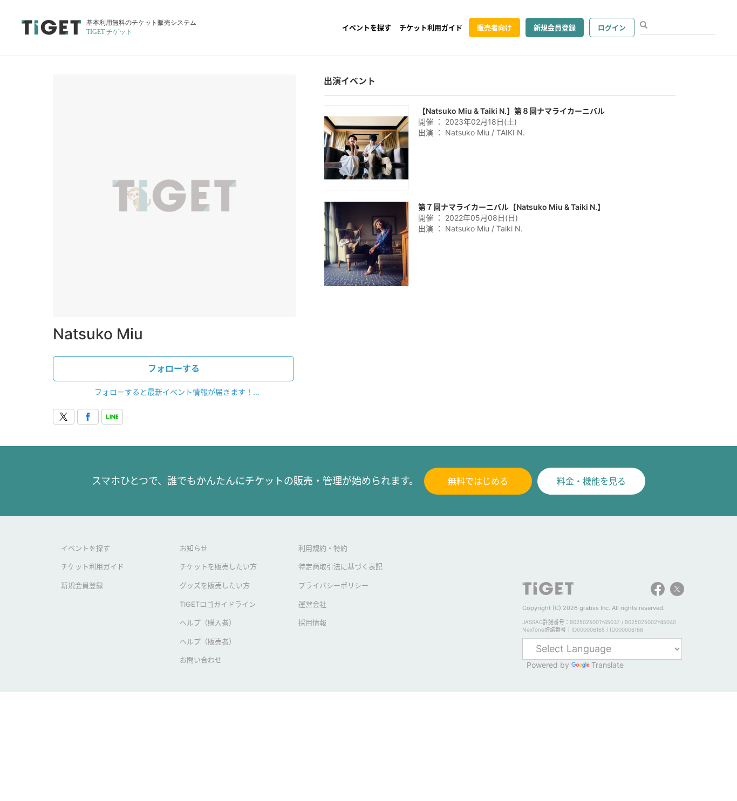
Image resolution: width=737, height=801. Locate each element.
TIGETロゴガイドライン (218, 604)
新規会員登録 (555, 27)
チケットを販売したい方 (218, 566)
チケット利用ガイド (430, 27)
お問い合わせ (201, 659)
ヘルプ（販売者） (208, 641)
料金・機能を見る (591, 481)
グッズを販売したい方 (215, 585)
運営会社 (312, 604)
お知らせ (194, 548)
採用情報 (312, 622)
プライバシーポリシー (333, 585)
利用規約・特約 (322, 548)
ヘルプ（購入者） (208, 622)
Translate (607, 664)
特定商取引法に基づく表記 (340, 566)
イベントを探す (366, 27)
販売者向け (494, 27)
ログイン (612, 27)
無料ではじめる (478, 481)
